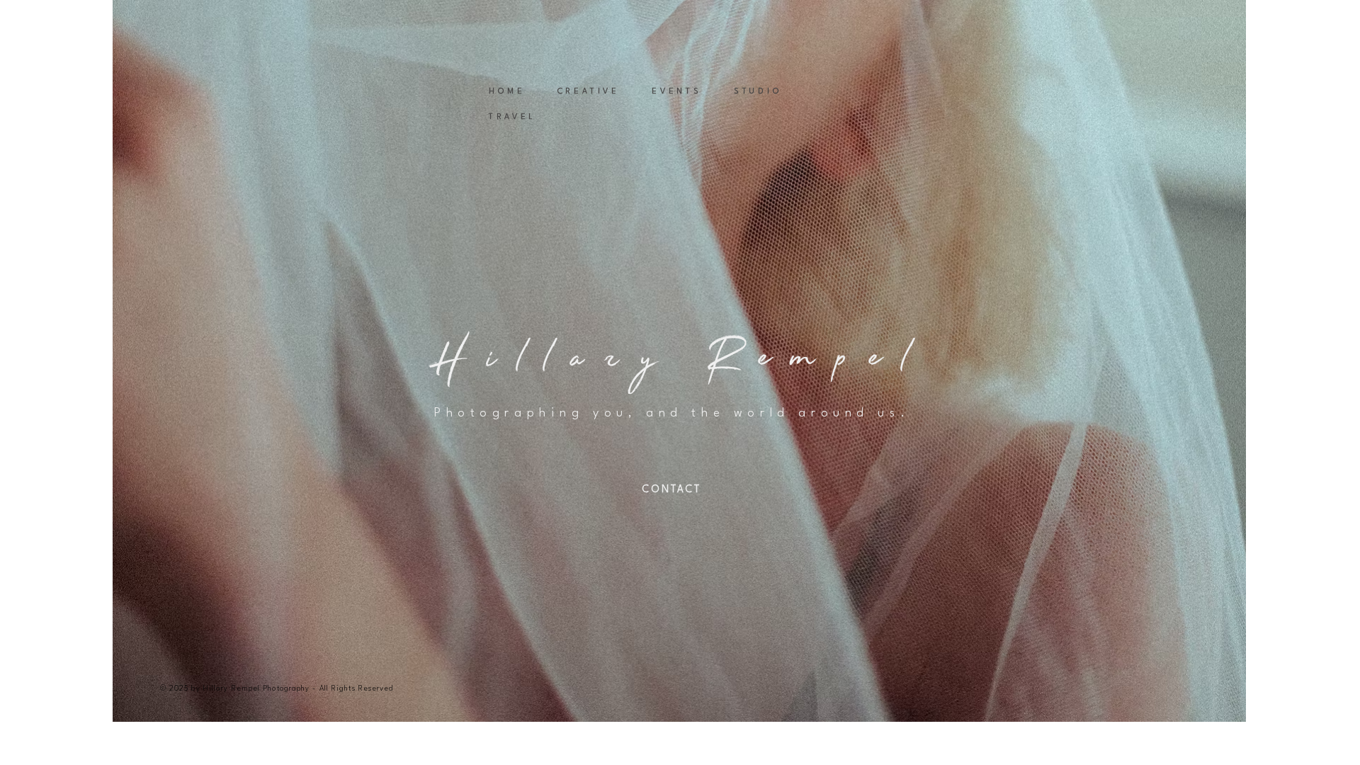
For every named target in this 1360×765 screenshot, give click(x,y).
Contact (671, 489)
